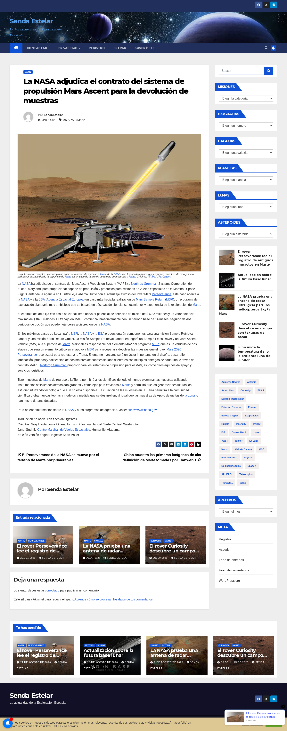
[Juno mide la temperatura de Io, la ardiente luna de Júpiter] (226, 353)
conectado (52, 590)
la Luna (189, 395)
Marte (28, 72)
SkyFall (98, 541)
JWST (224, 440)
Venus (243, 482)
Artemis (251, 382)
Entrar (119, 48)
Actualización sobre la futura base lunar (109, 652)
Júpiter (238, 440)
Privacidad (68, 48)
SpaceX (252, 466)
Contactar (37, 48)
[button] (266, 48)
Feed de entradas (231, 560)
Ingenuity (241, 424)
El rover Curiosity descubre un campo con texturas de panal (174, 550)
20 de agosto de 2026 (103, 662)
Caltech (166, 276)
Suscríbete (144, 48)
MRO (261, 449)
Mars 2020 (174, 349)
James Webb (239, 432)
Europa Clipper (229, 415)
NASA (117, 274)
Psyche (248, 457)
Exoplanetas (252, 415)
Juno (256, 432)
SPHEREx (227, 474)
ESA (41, 299)
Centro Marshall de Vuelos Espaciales (63, 429)
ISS (223, 432)
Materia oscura (243, 449)
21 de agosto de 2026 (36, 662)
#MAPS (68, 120)
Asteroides (227, 390)
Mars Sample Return (150, 299)
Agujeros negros (230, 382)
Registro (97, 48)
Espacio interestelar (232, 399)
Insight (256, 424)
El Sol (261, 390)
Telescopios (246, 474)
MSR (169, 299)
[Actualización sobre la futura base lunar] (226, 280)
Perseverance (161, 294)
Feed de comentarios (234, 570)
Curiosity (156, 541)
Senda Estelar (31, 21)
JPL (159, 276)
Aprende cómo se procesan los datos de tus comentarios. (113, 599)
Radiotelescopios (231, 466)
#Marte (80, 120)
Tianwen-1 (227, 482)
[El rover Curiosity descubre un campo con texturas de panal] (226, 330)
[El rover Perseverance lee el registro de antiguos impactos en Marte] (226, 257)
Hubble (225, 424)
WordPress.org (229, 580)
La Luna (253, 440)
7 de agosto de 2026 (169, 662)
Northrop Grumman (144, 283)
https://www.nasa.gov (142, 410)
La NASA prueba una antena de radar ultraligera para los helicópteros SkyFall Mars (246, 305)
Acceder (225, 549)
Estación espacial (231, 407)
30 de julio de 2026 (235, 662)
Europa (252, 407)
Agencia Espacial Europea (65, 299)
